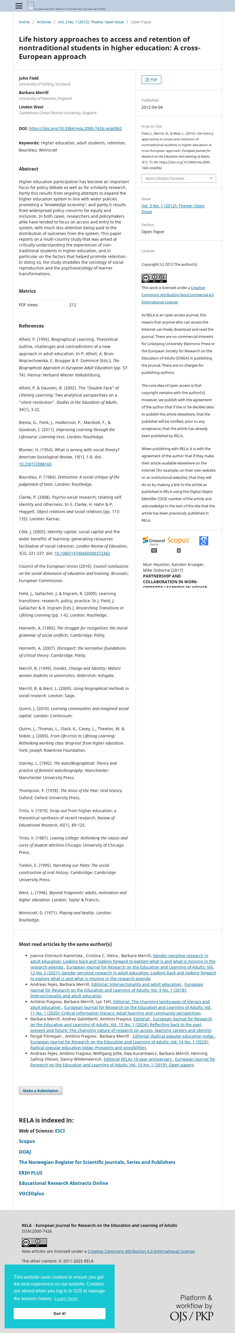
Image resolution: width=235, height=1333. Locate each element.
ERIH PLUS (30, 1173)
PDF (153, 79)
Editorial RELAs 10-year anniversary (138, 1059)
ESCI (60, 1131)
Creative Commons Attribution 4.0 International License (141, 1251)
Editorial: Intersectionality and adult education (136, 984)
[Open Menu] (19, 6)
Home (24, 21)
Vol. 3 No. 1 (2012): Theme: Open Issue (91, 21)
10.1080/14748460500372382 (82, 553)
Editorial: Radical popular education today (174, 1036)
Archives (44, 21)
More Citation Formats (165, 178)
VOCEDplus (31, 1193)
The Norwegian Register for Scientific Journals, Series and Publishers (97, 1162)
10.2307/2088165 (35, 464)
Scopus (27, 1141)
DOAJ (25, 1152)
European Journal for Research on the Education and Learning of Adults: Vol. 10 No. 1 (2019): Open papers (122, 1062)
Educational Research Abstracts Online (63, 1183)
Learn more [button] (66, 1298)
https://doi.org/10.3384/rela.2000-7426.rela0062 (75, 128)
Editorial (142, 1019)
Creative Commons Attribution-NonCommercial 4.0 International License (178, 295)
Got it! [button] (60, 1313)
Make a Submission (40, 1090)
